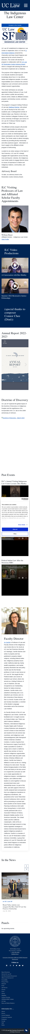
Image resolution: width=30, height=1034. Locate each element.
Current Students (6, 1015)
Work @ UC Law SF (6, 974)
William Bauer (7, 235)
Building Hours (15, 954)
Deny (15, 533)
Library (3, 993)
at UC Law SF (7, 901)
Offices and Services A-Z (8, 977)
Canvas (3, 989)
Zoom (3, 991)
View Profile (5, 239)
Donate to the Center (15, 25)
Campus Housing (6, 997)
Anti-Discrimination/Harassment (9, 976)
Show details (21, 524)
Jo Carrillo (7, 642)
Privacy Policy (5, 981)
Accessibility (4, 979)
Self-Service (4, 987)
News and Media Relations (8, 1003)
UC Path (4, 1001)
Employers (4, 1019)
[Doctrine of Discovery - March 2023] (15, 440)
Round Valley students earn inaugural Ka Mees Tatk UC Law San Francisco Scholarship (14, 907)
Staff (3, 1023)
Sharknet (4, 983)
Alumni (3, 1011)
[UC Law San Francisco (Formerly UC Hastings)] (11, 5)
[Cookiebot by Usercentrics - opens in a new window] (21, 499)
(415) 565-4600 (15, 952)
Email (3, 985)
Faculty (3, 1021)
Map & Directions (6, 972)
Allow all (15, 529)
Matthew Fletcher (14, 107)
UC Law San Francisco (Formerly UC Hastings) (16, 1030)
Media (3, 1025)
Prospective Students (7, 1017)
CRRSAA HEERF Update (8, 999)
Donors (3, 1013)
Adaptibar (4, 995)
